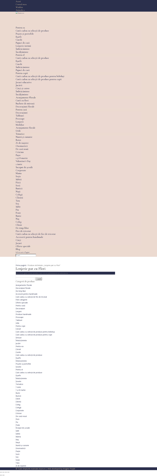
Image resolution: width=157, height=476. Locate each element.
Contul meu (21, 4)
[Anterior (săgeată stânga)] (1, 475)
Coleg (18, 221)
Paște (18, 155)
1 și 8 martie (22, 158)
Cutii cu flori (22, 100)
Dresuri (18, 337)
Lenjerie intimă (23, 45)
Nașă (18, 191)
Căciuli (18, 329)
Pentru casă (21, 109)
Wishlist (19, 7)
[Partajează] (6, 472)
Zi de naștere (22, 142)
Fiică (18, 182)
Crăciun (20, 152)
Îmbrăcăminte (22, 48)
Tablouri (20, 115)
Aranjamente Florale (26, 97)
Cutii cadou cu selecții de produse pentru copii (39, 79)
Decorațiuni (21, 112)
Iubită (18, 179)
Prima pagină (21, 265)
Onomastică (21, 146)
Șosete (18, 367)
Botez (18, 140)
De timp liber (22, 228)
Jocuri (19, 243)
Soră (18, 185)
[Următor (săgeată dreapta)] (3, 475)
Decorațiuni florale (25, 106)
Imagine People (69, 469)
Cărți (18, 240)
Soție (18, 176)
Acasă (18, 1)
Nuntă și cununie (24, 136)
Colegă (19, 194)
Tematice (20, 133)
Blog (18, 249)
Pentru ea (20, 27)
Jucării (19, 85)
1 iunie (19, 164)
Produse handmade (23, 314)
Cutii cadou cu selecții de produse (32, 30)
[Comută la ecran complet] (3, 472)
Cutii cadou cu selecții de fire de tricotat (36, 234)
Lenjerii (20, 121)
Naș (17, 218)
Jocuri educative (24, 82)
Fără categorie (21, 300)
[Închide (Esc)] (8, 472)
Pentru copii (22, 73)
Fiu (17, 209)
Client (19, 224)
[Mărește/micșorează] (1, 472)
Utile (18, 130)
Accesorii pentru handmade (29, 237)
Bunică (19, 188)
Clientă (19, 197)
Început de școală (24, 167)
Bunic (18, 215)
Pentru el (20, 54)
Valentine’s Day (23, 161)
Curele (19, 39)
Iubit (18, 206)
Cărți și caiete (22, 88)
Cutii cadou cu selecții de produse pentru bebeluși (40, 76)
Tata (18, 200)
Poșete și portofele (25, 33)
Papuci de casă (22, 42)
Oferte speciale (23, 246)
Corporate (21, 170)
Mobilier (20, 124)
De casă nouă (22, 149)
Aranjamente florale (25, 127)
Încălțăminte (22, 52)
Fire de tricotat (23, 231)
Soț (17, 203)
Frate (18, 212)
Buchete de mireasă (25, 103)
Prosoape (20, 118)
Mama (18, 173)
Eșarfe (19, 36)
